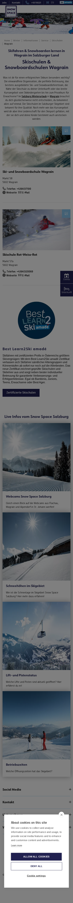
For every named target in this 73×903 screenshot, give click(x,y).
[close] (61, 815)
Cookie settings (36, 876)
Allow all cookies (36, 856)
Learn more (16, 845)
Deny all (37, 866)
